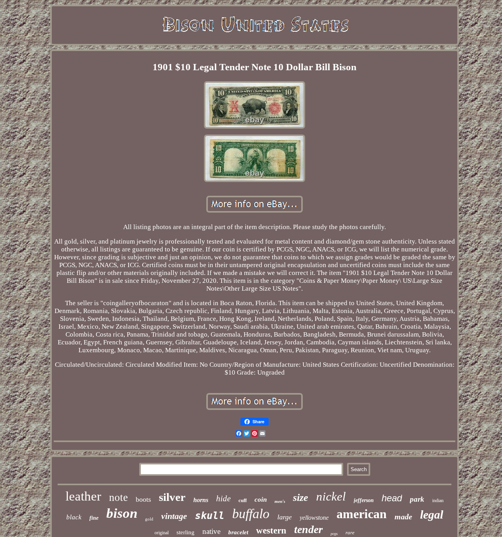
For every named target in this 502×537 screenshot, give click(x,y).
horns (200, 500)
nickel (331, 496)
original (162, 532)
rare (350, 532)
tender (308, 529)
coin (261, 499)
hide (223, 498)
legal (431, 514)
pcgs (334, 534)
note (118, 497)
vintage (174, 516)
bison (121, 513)
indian (438, 500)
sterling (185, 532)
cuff (242, 500)
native (211, 531)
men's (280, 501)
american (361, 514)
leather (83, 496)
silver (172, 497)
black (74, 517)
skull (209, 515)
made (403, 516)
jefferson (364, 500)
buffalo (250, 513)
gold (149, 519)
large (284, 517)
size (300, 497)
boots (143, 499)
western (271, 530)
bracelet (238, 532)
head (392, 498)
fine (93, 518)
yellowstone (314, 517)
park (417, 499)
